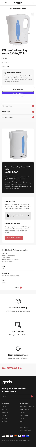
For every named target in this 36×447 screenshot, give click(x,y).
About (22, 421)
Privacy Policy (14, 440)
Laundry (4, 418)
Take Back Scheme (25, 430)
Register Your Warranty (27, 406)
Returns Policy (24, 409)
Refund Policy (22, 440)
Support (22, 412)
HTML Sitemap (24, 427)
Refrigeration (6, 412)
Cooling (4, 406)
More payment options (18, 96)
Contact (22, 418)
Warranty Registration (14, 238)
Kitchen (4, 415)
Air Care (4, 421)
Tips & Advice (24, 415)
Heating (4, 409)
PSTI (21, 424)
